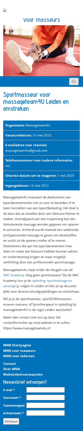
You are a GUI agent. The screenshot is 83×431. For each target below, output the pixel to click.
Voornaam (12, 397)
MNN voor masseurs (19, 350)
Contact (9, 363)
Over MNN (11, 369)
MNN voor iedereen (19, 356)
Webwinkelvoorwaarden (23, 374)
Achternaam (13, 413)
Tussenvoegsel (13, 405)
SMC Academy (13, 275)
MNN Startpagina (17, 345)
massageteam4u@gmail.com (26, 150)
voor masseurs (41, 19)
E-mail (9, 390)
